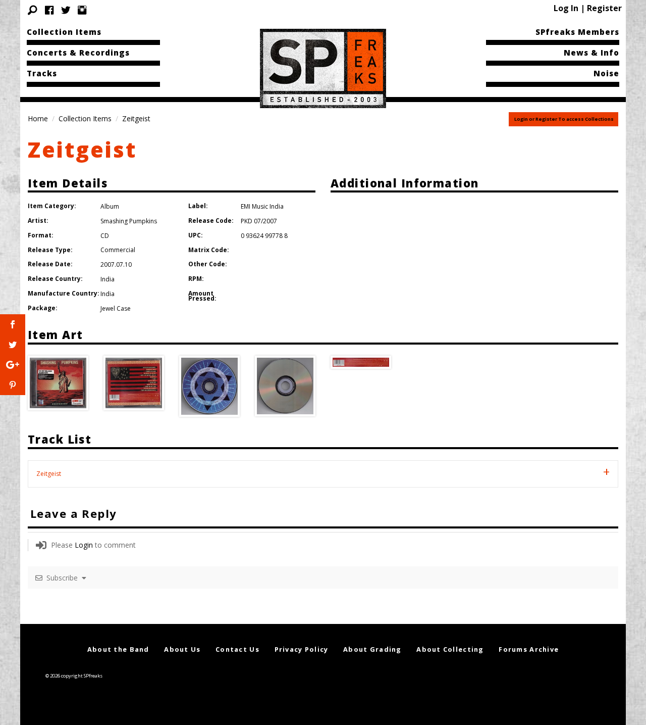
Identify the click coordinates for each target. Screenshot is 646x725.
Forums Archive (529, 649)
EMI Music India (262, 206)
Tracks (42, 73)
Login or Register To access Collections (564, 119)
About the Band (118, 649)
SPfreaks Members (577, 32)
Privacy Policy (302, 649)
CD (104, 235)
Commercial (117, 250)
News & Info (591, 52)
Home (38, 118)
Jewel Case (115, 308)
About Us (182, 649)
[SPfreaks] (323, 67)
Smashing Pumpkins (128, 221)
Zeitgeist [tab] (48, 473)
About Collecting (449, 649)
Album (109, 206)
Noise (606, 73)
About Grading (372, 649)
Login (84, 545)
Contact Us (237, 649)
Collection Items (64, 32)
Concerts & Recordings (78, 52)
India (107, 279)
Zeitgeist (82, 149)
